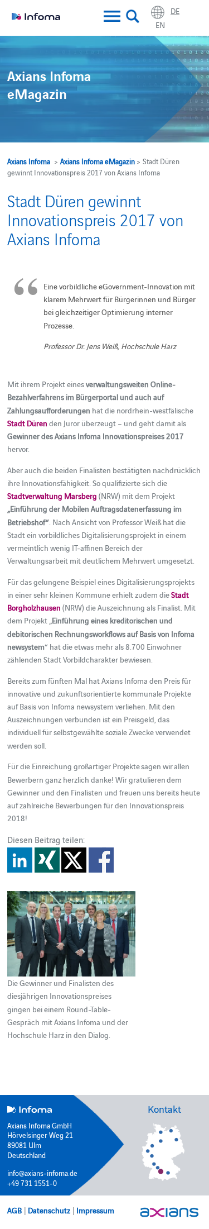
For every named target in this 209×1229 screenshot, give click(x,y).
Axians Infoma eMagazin (97, 161)
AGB (14, 1210)
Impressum (95, 1210)
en (160, 24)
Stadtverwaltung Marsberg (52, 495)
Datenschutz (49, 1210)
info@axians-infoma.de (42, 1173)
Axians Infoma (28, 161)
